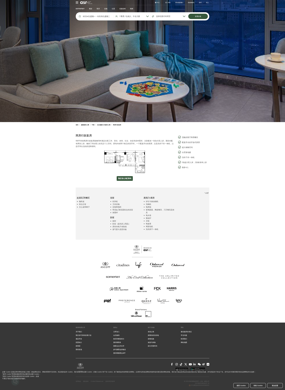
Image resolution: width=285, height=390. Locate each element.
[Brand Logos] (105, 265)
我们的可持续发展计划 (83, 335)
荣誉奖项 (79, 349)
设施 (105, 9)
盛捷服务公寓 (85, 125)
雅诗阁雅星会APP (119, 353)
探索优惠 (151, 339)
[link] (80, 367)
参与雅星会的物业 (119, 349)
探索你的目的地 (153, 335)
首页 (77, 125)
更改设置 (275, 385)
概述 (90, 9)
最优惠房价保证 (186, 332)
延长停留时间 (152, 346)
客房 (98, 9)
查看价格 (198, 16)
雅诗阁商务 (117, 342)
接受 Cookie (241, 385)
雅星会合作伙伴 (118, 346)
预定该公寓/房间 (124, 178)
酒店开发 (79, 339)
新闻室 (78, 346)
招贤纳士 (79, 342)
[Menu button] (77, 2)
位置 (113, 9)
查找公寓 (151, 332)
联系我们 (184, 339)
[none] (92, 331)
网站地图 (184, 342)
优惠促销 (122, 9)
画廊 (131, 9)
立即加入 (116, 332)
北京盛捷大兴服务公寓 (103, 125)
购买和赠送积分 (118, 339)
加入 (207, 2)
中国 (93, 125)
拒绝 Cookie (258, 385)
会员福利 (116, 335)
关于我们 (79, 332)
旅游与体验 (152, 342)
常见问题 (184, 335)
